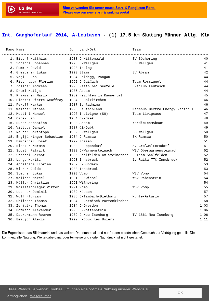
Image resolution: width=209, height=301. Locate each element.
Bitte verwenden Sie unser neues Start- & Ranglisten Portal (109, 8)
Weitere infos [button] (40, 296)
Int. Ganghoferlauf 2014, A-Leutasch (51, 35)
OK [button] (180, 293)
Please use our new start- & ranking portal (96, 12)
